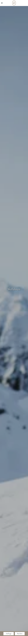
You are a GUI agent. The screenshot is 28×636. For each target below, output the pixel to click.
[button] (2, 3)
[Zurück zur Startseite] (14, 3)
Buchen (19, 634)
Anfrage (8, 634)
